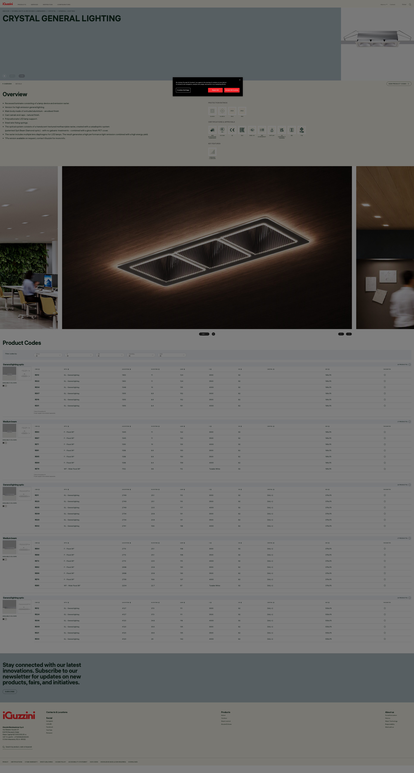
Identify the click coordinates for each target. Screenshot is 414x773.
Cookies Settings (183, 90)
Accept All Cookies (231, 90)
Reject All (215, 90)
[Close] (239, 79)
